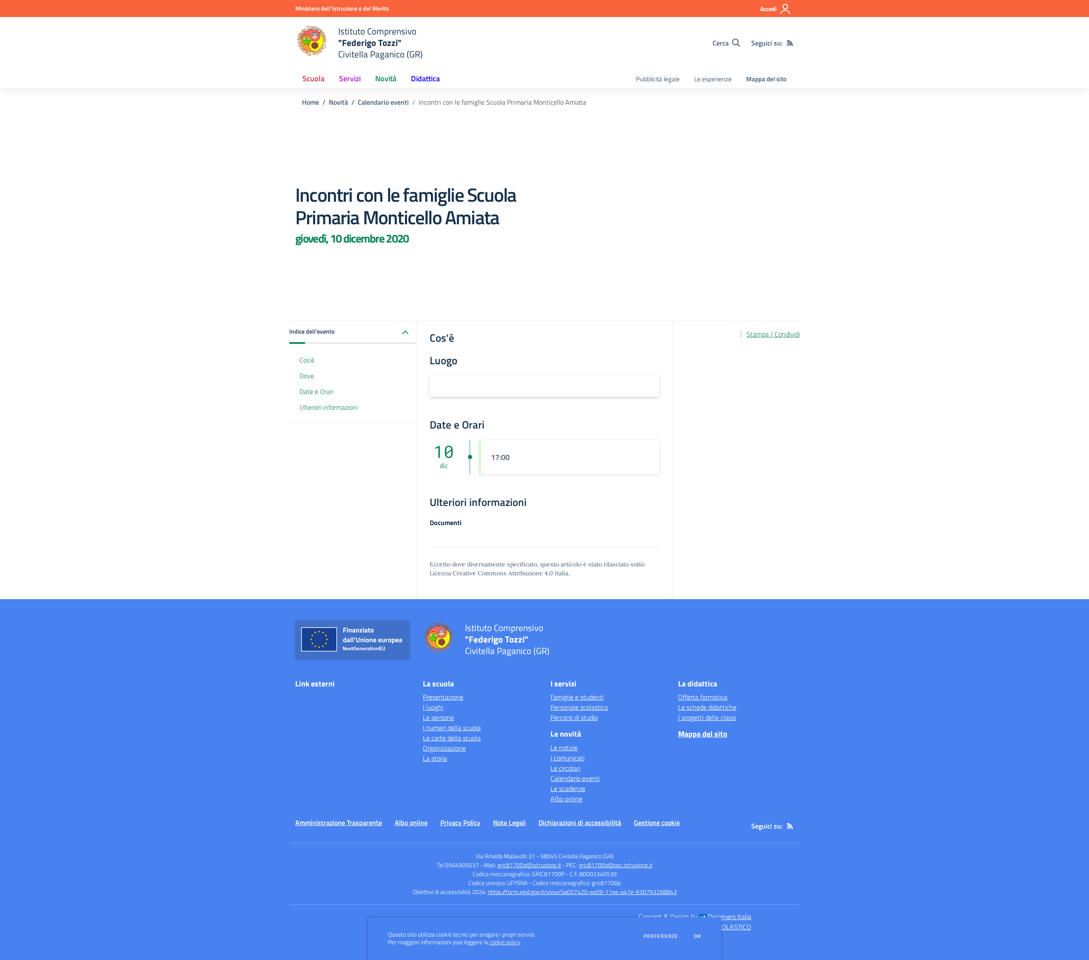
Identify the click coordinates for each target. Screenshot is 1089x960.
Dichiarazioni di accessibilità (580, 822)
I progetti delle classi (707, 717)
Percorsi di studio (574, 717)
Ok (697, 936)
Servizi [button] (350, 78)
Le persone (438, 717)
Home (310, 102)
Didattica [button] (425, 78)
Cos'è (306, 360)
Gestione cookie (657, 822)
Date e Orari (316, 391)
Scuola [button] (313, 78)
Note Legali (509, 822)
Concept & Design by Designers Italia (695, 916)
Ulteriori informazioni (328, 407)
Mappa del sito (766, 79)
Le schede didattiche (707, 707)
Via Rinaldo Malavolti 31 (505, 855)
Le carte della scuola (452, 738)
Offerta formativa (702, 697)
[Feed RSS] (790, 43)
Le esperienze (713, 79)
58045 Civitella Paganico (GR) (577, 855)
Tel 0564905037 (458, 864)
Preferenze (661, 936)
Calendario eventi (383, 102)
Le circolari (565, 768)
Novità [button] (385, 78)
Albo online (566, 799)
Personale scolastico (579, 707)
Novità (338, 102)
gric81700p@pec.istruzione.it (616, 864)
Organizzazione (444, 748)
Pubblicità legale (658, 79)
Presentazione (443, 697)
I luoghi (433, 707)
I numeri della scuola (452, 728)
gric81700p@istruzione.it (529, 864)
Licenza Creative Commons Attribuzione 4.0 (491, 573)
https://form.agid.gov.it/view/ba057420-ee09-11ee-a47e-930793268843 (582, 891)
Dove (306, 376)
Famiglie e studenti (577, 697)
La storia (435, 758)
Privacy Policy (460, 822)
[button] (353, 332)
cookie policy (504, 942)
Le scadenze (567, 788)
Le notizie (564, 748)
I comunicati (567, 758)
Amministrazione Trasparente (338, 822)
